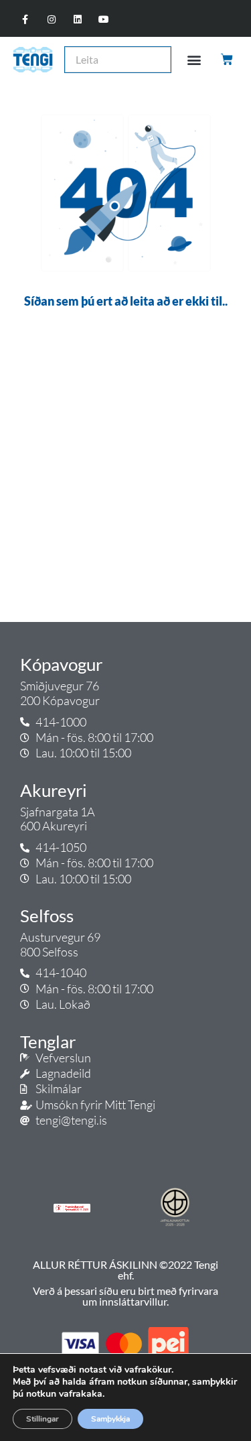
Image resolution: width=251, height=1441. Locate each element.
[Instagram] (51, 20)
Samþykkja (110, 1419)
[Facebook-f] (25, 20)
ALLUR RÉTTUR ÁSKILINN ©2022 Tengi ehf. (125, 1269)
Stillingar (42, 1419)
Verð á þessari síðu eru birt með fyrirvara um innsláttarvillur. (125, 1296)
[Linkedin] (77, 20)
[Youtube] (103, 20)
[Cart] (228, 60)
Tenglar (48, 1041)
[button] (194, 59)
